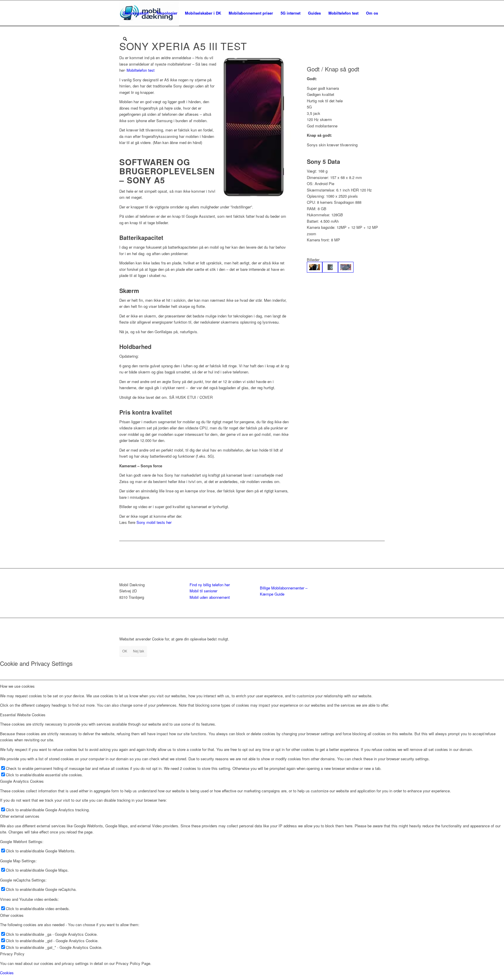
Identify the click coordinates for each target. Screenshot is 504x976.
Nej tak (138, 650)
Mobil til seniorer (203, 591)
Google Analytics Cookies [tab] (22, 781)
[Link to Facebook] (380, 625)
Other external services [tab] (19, 816)
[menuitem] (135, 13)
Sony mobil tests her (154, 522)
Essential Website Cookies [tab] (23, 714)
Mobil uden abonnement (210, 597)
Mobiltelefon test (141, 70)
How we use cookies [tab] (17, 686)
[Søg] (125, 39)
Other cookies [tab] (12, 915)
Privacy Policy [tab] (12, 953)
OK (124, 650)
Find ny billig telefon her (210, 584)
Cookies (7, 972)
